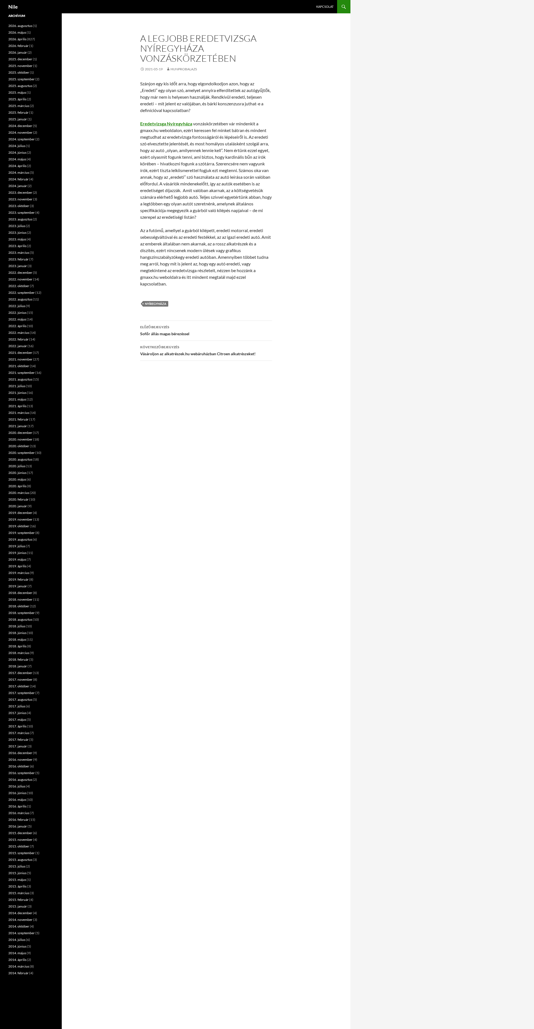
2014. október (18, 926)
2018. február (18, 659)
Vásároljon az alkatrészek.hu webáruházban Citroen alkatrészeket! (198, 350)
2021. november (20, 359)
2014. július (16, 940)
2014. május (17, 953)
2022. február (18, 339)
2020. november (20, 439)
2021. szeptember (21, 373)
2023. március (18, 252)
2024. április (17, 166)
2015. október (18, 846)
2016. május (17, 799)
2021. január (17, 426)
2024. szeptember (21, 139)
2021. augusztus (20, 379)
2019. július (16, 546)
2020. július (16, 466)
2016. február (18, 819)
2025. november (20, 66)
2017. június (17, 713)
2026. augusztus (20, 26)
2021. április (17, 406)
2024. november (20, 132)
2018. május (17, 639)
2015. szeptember (21, 853)
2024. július (16, 146)
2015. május (17, 880)
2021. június (17, 393)
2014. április (17, 960)
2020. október (18, 446)
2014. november (20, 920)
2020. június (17, 473)
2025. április (17, 99)
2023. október (18, 206)
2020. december (20, 433)
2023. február (18, 259)
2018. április (17, 646)
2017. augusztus (20, 699)
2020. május (17, 479)
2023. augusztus (20, 219)
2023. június (17, 232)
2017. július (16, 706)
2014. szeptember (21, 933)
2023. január (17, 266)
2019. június (17, 553)
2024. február (18, 179)
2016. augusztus (20, 779)
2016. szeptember (21, 773)
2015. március (18, 893)
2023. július (16, 226)
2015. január (17, 906)
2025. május (17, 92)
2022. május (17, 319)
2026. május (17, 32)
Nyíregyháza (155, 303)
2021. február (18, 419)
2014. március (18, 966)
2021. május (17, 399)
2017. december (20, 673)
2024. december (20, 126)
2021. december (20, 353)
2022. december (20, 272)
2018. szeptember (21, 613)
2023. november (20, 199)
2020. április (17, 486)
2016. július (16, 786)
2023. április (17, 246)
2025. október (18, 72)
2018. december (20, 593)
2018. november (20, 599)
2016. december (20, 753)
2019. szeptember (21, 533)
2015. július (16, 866)
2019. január (17, 586)
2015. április (17, 886)
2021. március (18, 413)
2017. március (18, 733)
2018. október (18, 606)
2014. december (20, 913)
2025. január (17, 119)
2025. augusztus (20, 86)
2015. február (18, 900)
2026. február (18, 46)
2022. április (17, 326)
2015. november (20, 839)
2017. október (18, 686)
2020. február (18, 499)
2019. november (20, 519)
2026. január (17, 52)
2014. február (18, 973)
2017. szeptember (21, 693)
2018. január (17, 666)
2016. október (18, 766)
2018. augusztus (20, 619)
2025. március (18, 106)
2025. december (20, 59)
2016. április (17, 806)
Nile (13, 7)
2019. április (17, 566)
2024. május (17, 159)
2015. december (20, 833)
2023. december (20, 192)
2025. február (18, 112)
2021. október (18, 366)
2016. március (18, 813)
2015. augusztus (20, 860)
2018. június (17, 633)
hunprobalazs (183, 69)
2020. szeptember (21, 453)
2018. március (18, 653)
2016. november (20, 759)
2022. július (16, 306)
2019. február (18, 579)
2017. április (17, 726)
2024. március (18, 172)
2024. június (17, 152)
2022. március (18, 332)
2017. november (20, 679)
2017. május (17, 719)
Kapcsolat (324, 6)
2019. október (18, 526)
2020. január (17, 506)
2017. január (17, 746)
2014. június (17, 946)
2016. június (17, 793)
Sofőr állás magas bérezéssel (164, 330)
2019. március (18, 573)
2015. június (17, 873)
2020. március (18, 493)
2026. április (17, 39)
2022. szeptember (21, 292)
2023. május (17, 239)
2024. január (17, 186)
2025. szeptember (21, 79)
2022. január (17, 346)
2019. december (20, 513)
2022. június (17, 312)
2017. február (18, 739)
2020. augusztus (20, 459)
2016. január (17, 826)
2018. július (16, 626)
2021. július (16, 386)
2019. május (17, 559)
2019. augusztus (20, 539)
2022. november (20, 279)
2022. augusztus (20, 299)
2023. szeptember (21, 212)
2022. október (18, 286)
